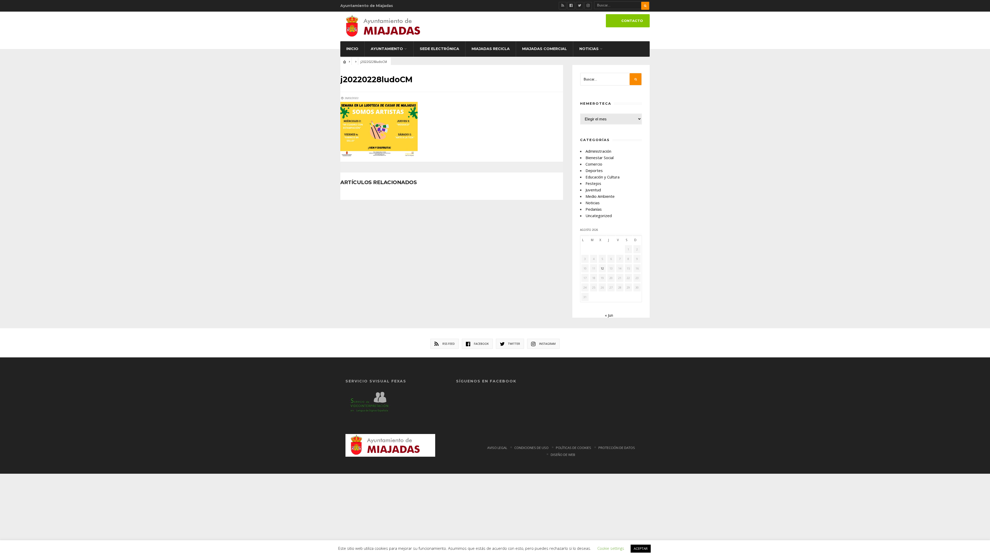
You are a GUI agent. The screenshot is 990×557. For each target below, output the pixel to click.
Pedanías (593, 209)
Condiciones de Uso (531, 447)
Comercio (593, 164)
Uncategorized (598, 215)
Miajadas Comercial (544, 48)
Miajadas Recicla (491, 48)
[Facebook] (571, 6)
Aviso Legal (497, 447)
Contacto (632, 21)
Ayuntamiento (387, 48)
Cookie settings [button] (610, 548)
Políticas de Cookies (573, 447)
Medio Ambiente (600, 196)
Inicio (352, 48)
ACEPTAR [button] (641, 548)
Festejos (593, 183)
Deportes (594, 170)
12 (602, 268)
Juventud (593, 189)
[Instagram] (588, 6)
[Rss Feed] (562, 6)
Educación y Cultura (602, 176)
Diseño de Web (563, 454)
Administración (598, 151)
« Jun (609, 315)
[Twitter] (579, 6)
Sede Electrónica (439, 48)
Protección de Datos (616, 447)
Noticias (589, 48)
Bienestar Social (599, 157)
